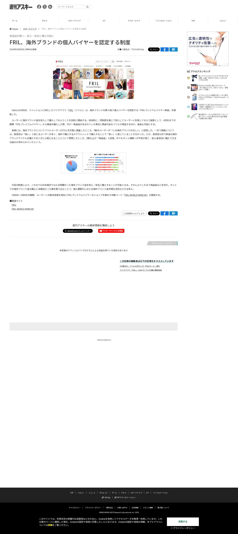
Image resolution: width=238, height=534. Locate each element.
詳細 (50, 525)
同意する (182, 521)
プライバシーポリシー (93, 507)
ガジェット (103, 492)
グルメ (44, 20)
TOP (193, 20)
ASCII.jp (107, 497)
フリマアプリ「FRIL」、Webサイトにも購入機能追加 (141, 270)
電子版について (163, 507)
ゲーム (14, 20)
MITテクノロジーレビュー (126, 497)
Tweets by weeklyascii (104, 340)
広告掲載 (135, 507)
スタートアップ (74, 20)
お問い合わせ (122, 507)
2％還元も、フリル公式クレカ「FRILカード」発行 (140, 266)
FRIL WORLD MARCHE (136, 195)
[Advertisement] (178, 7)
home (15, 28)
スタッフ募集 (148, 507)
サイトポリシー (75, 507)
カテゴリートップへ (163, 243)
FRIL (71, 110)
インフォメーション (163, 20)
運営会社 (109, 507)
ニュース (92, 492)
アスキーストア (134, 20)
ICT (104, 20)
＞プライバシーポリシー (183, 528)
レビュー (223, 20)
